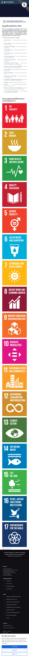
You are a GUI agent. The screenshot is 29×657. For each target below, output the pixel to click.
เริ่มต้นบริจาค (8, 581)
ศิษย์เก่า (7, 618)
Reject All (14, 654)
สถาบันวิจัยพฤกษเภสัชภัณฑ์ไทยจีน (12, 612)
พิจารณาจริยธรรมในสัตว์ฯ (11, 615)
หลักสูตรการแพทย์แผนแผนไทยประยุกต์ (13, 596)
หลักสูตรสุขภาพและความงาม (11, 599)
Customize (14, 650)
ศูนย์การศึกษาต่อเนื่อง (10, 610)
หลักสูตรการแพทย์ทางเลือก (11, 604)
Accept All (14, 646)
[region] (14, 645)
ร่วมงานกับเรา (9, 583)
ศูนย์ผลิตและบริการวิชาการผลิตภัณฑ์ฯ (13, 607)
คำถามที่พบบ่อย (9, 589)
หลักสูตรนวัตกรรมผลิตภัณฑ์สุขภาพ (13, 602)
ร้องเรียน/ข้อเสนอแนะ (10, 586)
